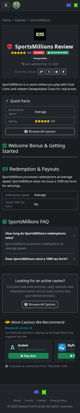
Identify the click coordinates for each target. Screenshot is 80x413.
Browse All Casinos (42, 131)
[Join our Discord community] (36, 392)
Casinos (20, 20)
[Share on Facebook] (63, 72)
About (17, 400)
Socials (29, 400)
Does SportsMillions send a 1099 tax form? (36, 259)
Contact (41, 400)
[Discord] (68, 5)
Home (6, 20)
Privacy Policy (58, 400)
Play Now (30, 356)
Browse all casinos (17, 328)
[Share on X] (49, 72)
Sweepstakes (40, 58)
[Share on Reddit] (57, 72)
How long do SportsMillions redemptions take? (35, 235)
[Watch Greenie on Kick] (76, 5)
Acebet (23, 345)
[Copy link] (41, 72)
